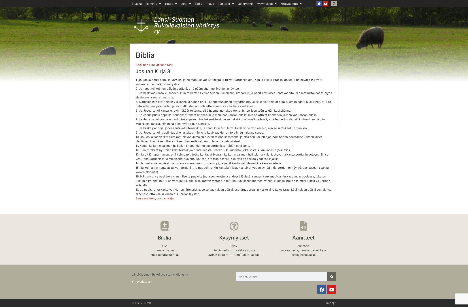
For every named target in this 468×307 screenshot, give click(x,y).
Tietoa (169, 3)
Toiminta (151, 3)
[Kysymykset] (234, 226)
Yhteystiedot (289, 3)
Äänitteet (224, 3)
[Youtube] (325, 3)
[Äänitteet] (303, 226)
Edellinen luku (145, 65)
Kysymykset (264, 3)
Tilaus (210, 3)
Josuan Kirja (164, 65)
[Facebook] (319, 3)
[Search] (331, 276)
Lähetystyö (245, 3)
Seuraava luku (145, 198)
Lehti (184, 3)
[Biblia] (164, 226)
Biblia (198, 3)
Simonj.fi (330, 303)
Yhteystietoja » (142, 281)
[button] (334, 3)
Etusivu (137, 3)
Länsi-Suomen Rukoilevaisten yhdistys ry (186, 25)
